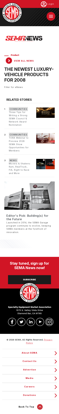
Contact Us (29, 361)
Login (50, 3)
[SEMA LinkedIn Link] (29, 322)
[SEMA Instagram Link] (48, 322)
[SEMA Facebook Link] (11, 322)
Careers (29, 386)
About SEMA (29, 353)
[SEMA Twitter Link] (20, 322)
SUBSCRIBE (29, 279)
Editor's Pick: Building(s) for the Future (27, 217)
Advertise (29, 369)
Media (30, 378)
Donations (29, 395)
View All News (23, 61)
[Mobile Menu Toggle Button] (51, 16)
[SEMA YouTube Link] (39, 322)
